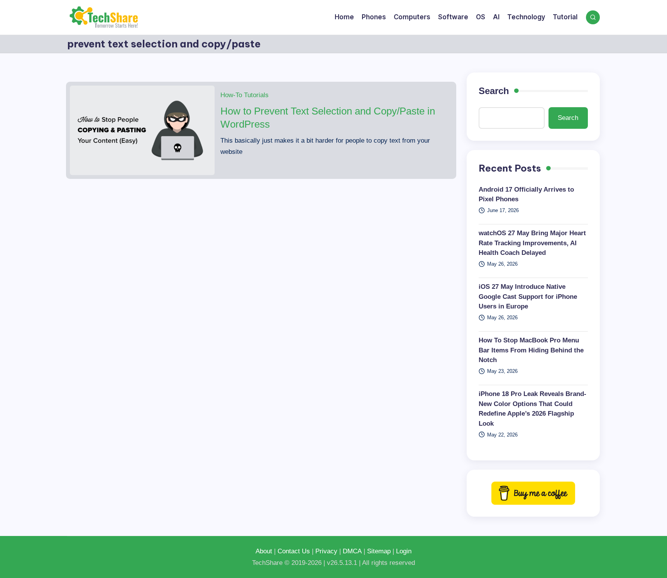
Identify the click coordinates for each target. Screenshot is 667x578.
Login (403, 551)
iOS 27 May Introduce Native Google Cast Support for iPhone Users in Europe (528, 296)
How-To (231, 95)
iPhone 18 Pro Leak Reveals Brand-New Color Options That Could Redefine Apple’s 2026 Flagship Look (532, 408)
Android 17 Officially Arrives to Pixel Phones (526, 194)
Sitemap (379, 551)
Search (494, 91)
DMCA (352, 551)
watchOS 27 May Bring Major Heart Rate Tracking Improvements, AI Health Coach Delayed (532, 242)
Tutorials (256, 95)
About (264, 551)
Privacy (326, 551)
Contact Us (294, 551)
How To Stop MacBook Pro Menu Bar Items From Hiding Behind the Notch (531, 350)
